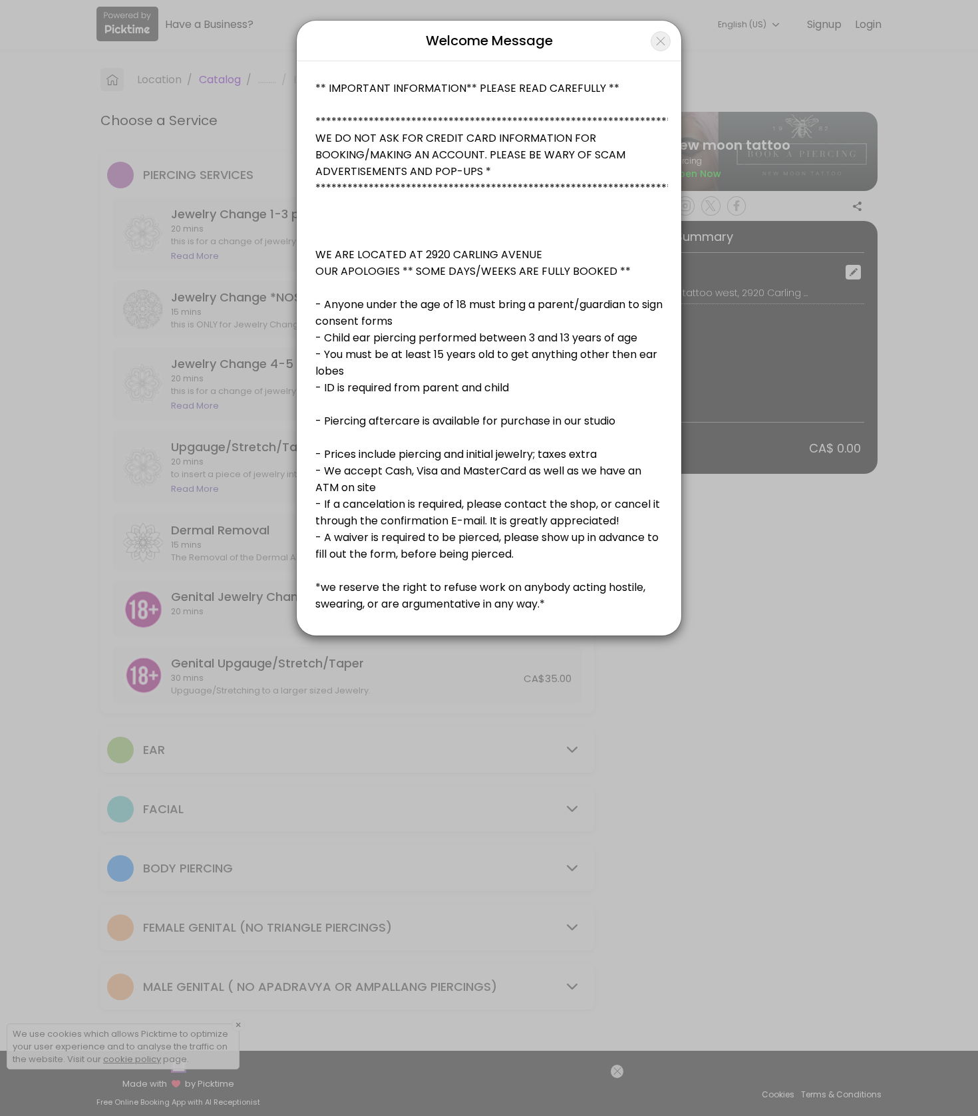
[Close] (661, 41)
